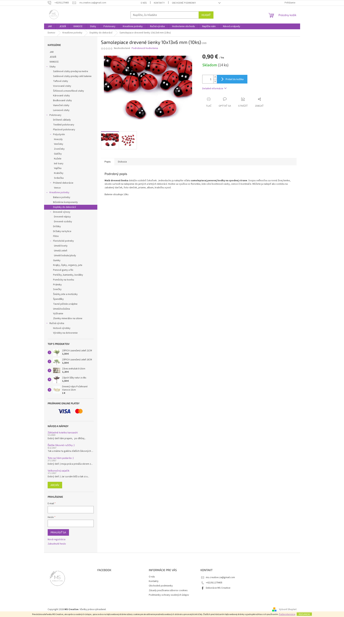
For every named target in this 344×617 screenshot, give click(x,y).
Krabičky (58, 173)
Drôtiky (57, 226)
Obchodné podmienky (184, 3)
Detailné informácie (212, 88)
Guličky (58, 154)
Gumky (56, 260)
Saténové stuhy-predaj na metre (70, 71)
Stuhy (52, 66)
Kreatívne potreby (59, 192)
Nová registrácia (56, 539)
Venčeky (58, 144)
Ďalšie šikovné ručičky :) (61, 445)
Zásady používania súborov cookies (168, 590)
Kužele (57, 158)
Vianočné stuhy (61, 105)
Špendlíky (58, 299)
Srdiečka (59, 178)
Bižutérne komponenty (65, 202)
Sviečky (57, 289)
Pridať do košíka (235, 79)
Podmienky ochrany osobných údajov (169, 595)
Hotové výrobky (61, 328)
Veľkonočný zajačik (58, 470)
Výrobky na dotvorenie (65, 333)
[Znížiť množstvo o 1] (215, 81)
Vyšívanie (58, 313)
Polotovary (55, 115)
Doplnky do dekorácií (64, 207)
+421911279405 (214, 582)
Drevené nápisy (62, 216)
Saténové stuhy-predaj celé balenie (72, 76)
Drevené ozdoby (63, 221)
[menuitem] (49, 26)
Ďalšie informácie (287, 614)
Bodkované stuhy (62, 100)
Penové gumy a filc (63, 270)
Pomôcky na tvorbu (63, 280)
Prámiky (57, 284)
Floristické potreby (63, 241)
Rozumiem (304, 614)
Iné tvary (58, 163)
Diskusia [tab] (122, 162)
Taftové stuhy (60, 81)
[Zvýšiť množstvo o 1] (215, 77)
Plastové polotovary (64, 129)
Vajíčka (57, 168)
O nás (144, 3)
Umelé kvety (61, 246)
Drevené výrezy (61, 212)
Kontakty (159, 3)
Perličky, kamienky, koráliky (68, 275)
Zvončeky (59, 149)
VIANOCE (54, 62)
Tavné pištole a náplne (65, 304)
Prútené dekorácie (63, 183)
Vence (57, 188)
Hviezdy (58, 139)
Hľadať (206, 14)
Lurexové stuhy (61, 110)
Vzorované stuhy (62, 86)
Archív (55, 485)
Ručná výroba (56, 323)
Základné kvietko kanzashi (63, 432)
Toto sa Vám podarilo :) (61, 458)
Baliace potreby (61, 197)
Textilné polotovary (63, 125)
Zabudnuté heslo (57, 544)
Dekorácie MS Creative (218, 588)
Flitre (56, 236)
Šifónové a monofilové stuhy (68, 91)
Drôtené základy (62, 120)
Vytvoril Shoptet (288, 609)
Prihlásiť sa (58, 532)
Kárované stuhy (61, 95)
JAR (51, 52)
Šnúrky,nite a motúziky (65, 294)
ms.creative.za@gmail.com (220, 577)
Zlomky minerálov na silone (67, 318)
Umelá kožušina (61, 309)
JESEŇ (52, 57)
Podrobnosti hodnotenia (145, 48)
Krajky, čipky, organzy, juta (67, 265)
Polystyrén (59, 134)
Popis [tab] (108, 162)
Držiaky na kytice (62, 231)
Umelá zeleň (60, 250)
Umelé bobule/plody (65, 255)
